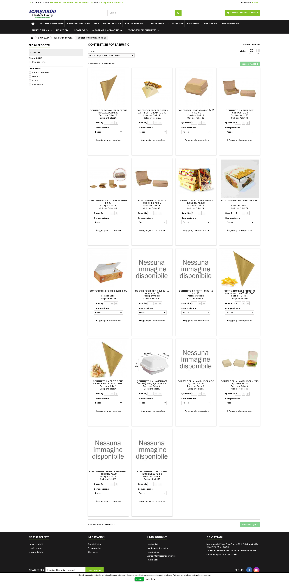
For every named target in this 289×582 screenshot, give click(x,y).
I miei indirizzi (153, 552)
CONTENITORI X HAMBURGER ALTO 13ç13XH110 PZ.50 (196, 382)
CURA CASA (208, 23)
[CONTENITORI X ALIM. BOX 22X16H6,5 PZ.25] (152, 179)
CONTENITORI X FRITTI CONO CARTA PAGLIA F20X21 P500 (108, 382)
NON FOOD (62, 30)
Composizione (101, 127)
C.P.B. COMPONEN (41, 72)
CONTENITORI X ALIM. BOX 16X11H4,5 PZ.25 (240, 111)
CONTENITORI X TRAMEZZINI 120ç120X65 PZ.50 (152, 472)
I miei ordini (152, 544)
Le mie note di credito (157, 548)
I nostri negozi (35, 548)
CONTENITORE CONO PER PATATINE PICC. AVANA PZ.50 (108, 111)
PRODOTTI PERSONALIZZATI (142, 30)
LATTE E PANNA (133, 23)
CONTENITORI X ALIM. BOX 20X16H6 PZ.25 (108, 202)
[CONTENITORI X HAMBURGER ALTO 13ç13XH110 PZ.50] (196, 359)
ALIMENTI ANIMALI (41, 30)
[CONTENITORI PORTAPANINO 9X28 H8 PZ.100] (196, 88)
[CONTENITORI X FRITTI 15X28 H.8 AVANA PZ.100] (152, 269)
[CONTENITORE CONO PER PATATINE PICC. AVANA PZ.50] (108, 88)
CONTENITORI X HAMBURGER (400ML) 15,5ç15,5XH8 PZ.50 (152, 382)
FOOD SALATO (154, 23)
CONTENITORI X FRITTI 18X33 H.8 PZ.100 (196, 292)
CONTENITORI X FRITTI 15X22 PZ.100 (108, 290)
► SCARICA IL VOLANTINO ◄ (107, 30)
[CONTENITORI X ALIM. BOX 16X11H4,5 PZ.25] (240, 88)
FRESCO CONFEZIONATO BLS (82, 23)
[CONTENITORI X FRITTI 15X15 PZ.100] (240, 179)
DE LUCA (36, 76)
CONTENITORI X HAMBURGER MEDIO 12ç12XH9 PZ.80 (108, 472)
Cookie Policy (94, 544)
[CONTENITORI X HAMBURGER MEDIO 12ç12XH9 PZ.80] (108, 449)
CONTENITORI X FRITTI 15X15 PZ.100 (239, 200)
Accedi (255, 2)
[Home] (33, 23)
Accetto (139, 579)
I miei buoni (152, 559)
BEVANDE (192, 23)
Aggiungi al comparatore (109, 140)
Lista (258, 53)
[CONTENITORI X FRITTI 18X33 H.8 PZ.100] (196, 269)
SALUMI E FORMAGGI (51, 23)
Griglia (251, 53)
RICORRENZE (80, 30)
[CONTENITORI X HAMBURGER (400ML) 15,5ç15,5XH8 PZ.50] (152, 359)
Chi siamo (93, 552)
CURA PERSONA (229, 23)
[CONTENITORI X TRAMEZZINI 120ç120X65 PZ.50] (152, 449)
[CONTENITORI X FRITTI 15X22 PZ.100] (108, 269)
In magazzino (39, 62)
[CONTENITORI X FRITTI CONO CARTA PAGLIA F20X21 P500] (108, 359)
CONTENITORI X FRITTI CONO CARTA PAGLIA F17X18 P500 (239, 292)
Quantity (98, 122)
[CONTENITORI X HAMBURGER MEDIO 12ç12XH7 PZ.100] (240, 359)
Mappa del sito (36, 552)
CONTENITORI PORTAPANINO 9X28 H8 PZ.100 (195, 111)
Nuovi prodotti (36, 544)
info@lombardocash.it (225, 554)
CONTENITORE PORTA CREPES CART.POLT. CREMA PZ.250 (152, 111)
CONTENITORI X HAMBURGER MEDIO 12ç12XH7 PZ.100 (240, 382)
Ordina (91, 51)
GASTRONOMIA (111, 23)
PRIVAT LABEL (38, 84)
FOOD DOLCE (175, 23)
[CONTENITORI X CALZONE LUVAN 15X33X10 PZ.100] (196, 179)
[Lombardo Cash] (66, 12)
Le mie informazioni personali (161, 555)
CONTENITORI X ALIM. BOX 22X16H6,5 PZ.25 (152, 202)
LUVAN (35, 80)
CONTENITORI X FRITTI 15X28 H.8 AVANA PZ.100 (152, 292)
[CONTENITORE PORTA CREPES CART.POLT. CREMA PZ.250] (152, 88)
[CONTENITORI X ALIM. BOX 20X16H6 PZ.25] (108, 179)
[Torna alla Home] (32, 38)
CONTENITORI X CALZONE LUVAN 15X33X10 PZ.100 (196, 202)
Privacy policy (94, 548)
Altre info (150, 579)
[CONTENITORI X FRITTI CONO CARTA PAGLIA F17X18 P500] (240, 269)
